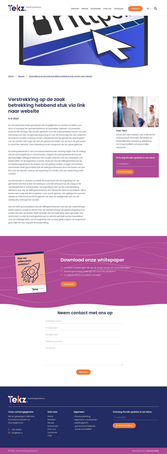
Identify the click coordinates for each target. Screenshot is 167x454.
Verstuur (83, 372)
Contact (135, 8)
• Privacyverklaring (82, 416)
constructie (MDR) (82, 429)
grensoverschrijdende (84, 426)
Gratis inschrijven (125, 172)
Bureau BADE (153, 451)
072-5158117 (17, 429)
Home (11, 76)
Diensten (75, 8)
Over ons (107, 8)
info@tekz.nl (17, 433)
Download (69, 284)
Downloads (96, 8)
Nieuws (85, 8)
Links (49, 435)
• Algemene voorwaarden (85, 419)
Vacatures (118, 8)
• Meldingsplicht (81, 422)
